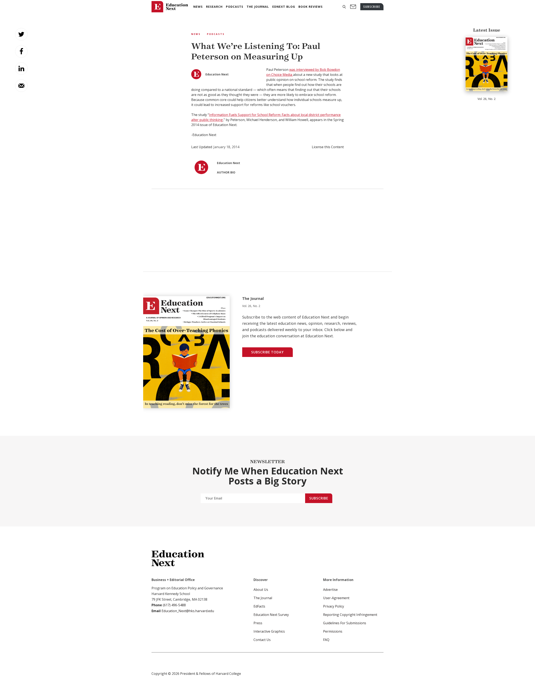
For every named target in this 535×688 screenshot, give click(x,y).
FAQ (326, 639)
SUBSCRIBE (371, 7)
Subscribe (318, 498)
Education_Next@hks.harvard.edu (187, 611)
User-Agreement (336, 598)
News (196, 34)
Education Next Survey (271, 614)
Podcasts (216, 34)
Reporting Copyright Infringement (350, 614)
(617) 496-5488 (174, 605)
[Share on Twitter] (21, 34)
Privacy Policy (333, 606)
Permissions (332, 631)
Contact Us (262, 639)
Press (257, 623)
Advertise (330, 589)
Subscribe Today (267, 352)
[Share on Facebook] (21, 51)
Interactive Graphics (269, 631)
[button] (344, 7)
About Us (260, 589)
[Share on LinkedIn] (21, 68)
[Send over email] (21, 85)
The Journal (262, 598)
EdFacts (259, 606)
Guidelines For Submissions (344, 623)
